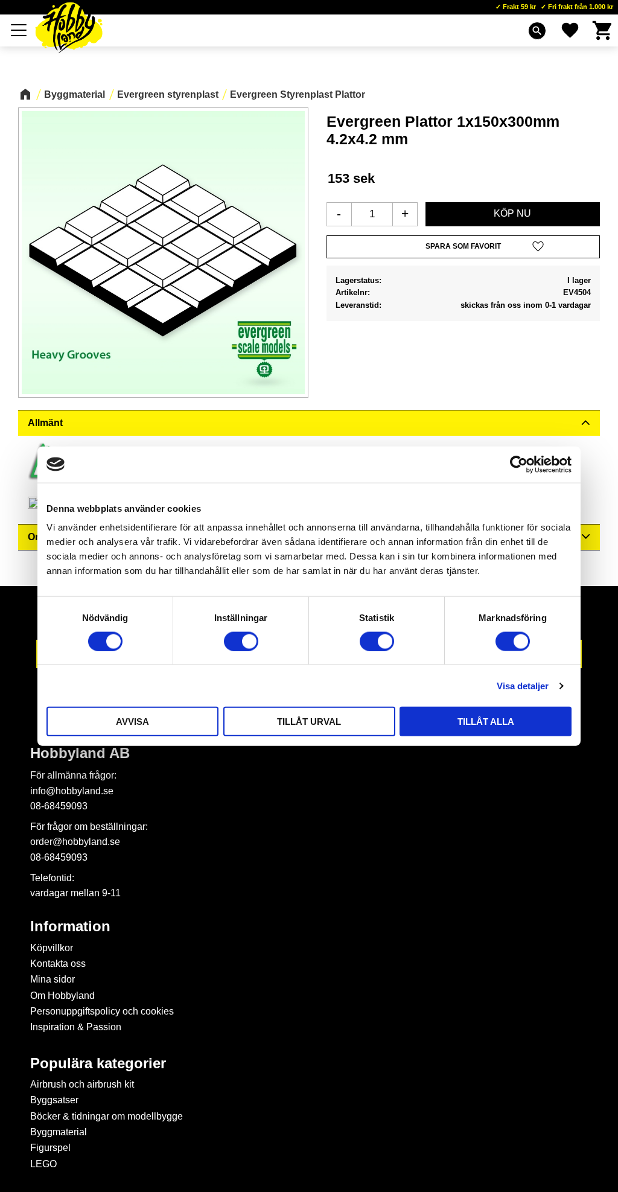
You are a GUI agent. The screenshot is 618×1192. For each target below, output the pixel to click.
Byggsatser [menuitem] (54, 1100)
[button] (19, 30)
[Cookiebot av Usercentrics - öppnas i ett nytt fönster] (519, 464)
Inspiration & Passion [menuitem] (75, 1027)
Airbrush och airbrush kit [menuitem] (82, 1084)
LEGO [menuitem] (43, 1164)
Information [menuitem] (70, 926)
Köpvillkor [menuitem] (51, 948)
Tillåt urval (309, 721)
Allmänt (45, 423)
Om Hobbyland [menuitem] (62, 995)
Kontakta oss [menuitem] (58, 963)
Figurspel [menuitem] (50, 1148)
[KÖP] (512, 214)
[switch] (241, 641)
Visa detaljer (523, 685)
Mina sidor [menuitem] (52, 979)
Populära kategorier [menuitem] (98, 1063)
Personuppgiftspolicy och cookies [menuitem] (102, 1011)
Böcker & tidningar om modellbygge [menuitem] (106, 1116)
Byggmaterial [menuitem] (58, 1132)
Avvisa (132, 721)
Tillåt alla (485, 721)
